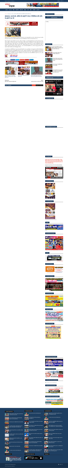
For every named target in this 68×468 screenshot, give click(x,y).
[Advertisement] (54, 347)
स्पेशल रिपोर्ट (17, 9)
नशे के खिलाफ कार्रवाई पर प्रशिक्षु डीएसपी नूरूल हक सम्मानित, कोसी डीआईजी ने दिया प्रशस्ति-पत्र (15, 426)
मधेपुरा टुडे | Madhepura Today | (11, 456)
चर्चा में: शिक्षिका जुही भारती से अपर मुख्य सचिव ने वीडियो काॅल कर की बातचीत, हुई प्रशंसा (56, 450)
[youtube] (59, 1)
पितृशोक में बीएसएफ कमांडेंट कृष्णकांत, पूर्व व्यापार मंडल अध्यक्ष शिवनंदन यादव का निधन (36, 76)
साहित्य (30, 9)
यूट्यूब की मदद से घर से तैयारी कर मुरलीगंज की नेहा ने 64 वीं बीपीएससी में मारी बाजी (55, 414)
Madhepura (9, 13)
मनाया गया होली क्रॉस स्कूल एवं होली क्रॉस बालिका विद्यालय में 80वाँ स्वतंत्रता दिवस (15, 418)
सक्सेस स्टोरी (21, 9)
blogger (33, 85)
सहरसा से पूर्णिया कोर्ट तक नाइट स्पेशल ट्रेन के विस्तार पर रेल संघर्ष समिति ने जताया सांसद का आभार (58, 71)
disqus (37, 85)
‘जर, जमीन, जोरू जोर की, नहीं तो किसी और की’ (15, 450)
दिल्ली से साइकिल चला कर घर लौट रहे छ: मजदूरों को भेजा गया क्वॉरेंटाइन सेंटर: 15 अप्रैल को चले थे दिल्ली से (55, 426)
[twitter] (61, 1)
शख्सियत (25, 9)
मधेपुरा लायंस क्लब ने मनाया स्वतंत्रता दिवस (14, 446)
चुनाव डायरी (38, 9)
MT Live (10, 9)
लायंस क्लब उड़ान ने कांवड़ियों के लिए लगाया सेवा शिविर (16, 421)
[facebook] (58, 464)
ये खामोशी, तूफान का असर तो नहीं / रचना (15, 457)
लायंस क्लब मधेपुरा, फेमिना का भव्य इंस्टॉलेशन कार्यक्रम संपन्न (23, 76)
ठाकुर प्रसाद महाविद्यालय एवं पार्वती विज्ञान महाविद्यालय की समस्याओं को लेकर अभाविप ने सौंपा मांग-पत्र (10, 76)
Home (6, 9)
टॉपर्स (28, 9)
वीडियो (13, 9)
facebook (41, 85)
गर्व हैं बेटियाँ (34, 9)
